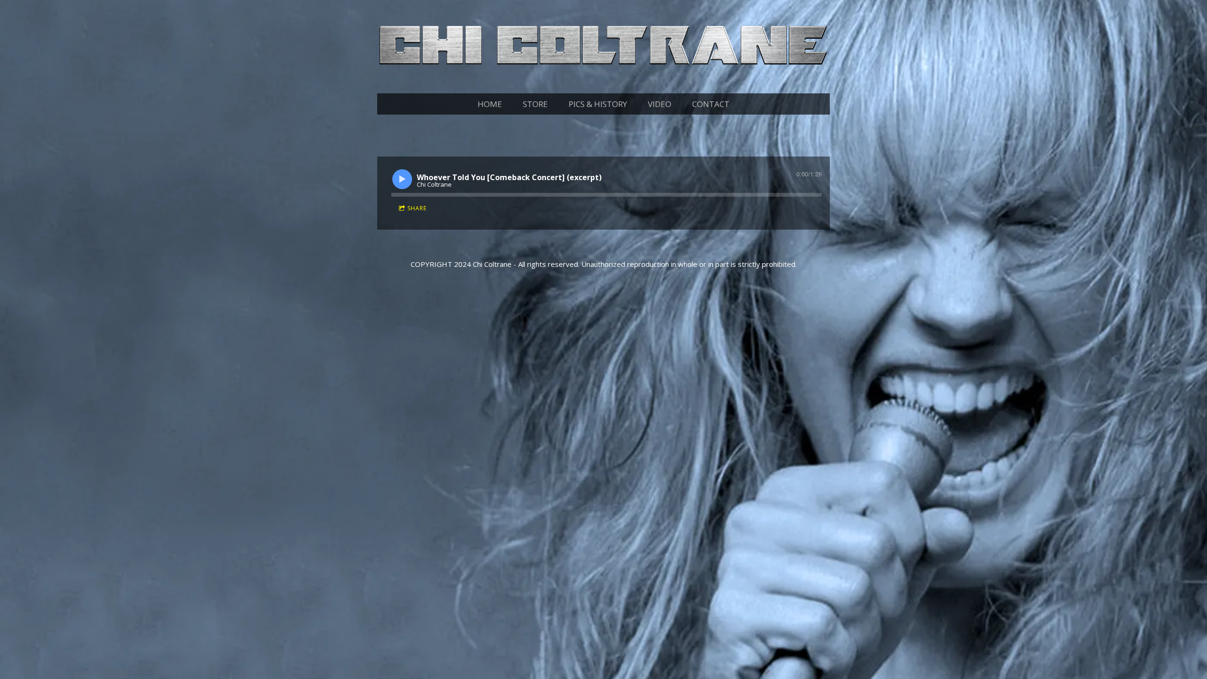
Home (490, 104)
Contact (710, 104)
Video (659, 104)
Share (417, 208)
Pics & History (598, 104)
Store (535, 104)
